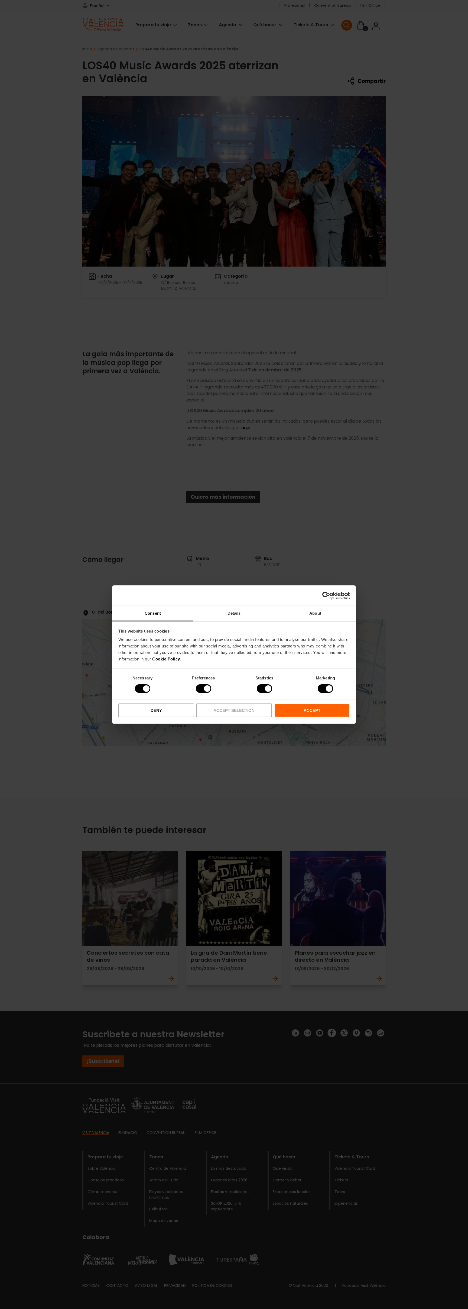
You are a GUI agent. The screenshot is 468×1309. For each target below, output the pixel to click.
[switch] (203, 688)
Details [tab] (234, 613)
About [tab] (315, 613)
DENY (156, 710)
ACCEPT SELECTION (234, 710)
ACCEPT (312, 710)
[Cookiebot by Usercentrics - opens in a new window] (326, 595)
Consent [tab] (153, 613)
